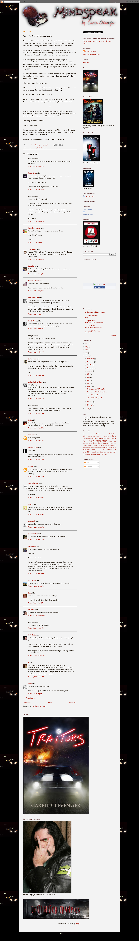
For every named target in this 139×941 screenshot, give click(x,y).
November (90, 362)
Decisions (85, 438)
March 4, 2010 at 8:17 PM (36, 329)
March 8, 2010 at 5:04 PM (36, 694)
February (90, 402)
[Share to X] (58, 145)
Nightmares (104, 447)
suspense (106, 452)
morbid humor (112, 445)
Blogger (78, 923)
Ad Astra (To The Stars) (92, 331)
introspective (112, 443)
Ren (103, 449)
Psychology (98, 449)
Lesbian (85, 445)
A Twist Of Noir (90, 326)
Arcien (106, 434)
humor (100, 443)
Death (114, 436)
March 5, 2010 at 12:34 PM (36, 573)
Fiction (85, 441)
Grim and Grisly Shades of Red (94, 322)
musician (89, 447)
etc (97, 438)
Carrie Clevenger (90, 51)
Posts (87, 463)
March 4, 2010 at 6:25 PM (36, 274)
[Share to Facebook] (60, 145)
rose (86, 317)
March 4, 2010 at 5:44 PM (36, 221)
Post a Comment (31, 698)
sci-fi (114, 449)
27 (83, 434)
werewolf (85, 454)
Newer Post (27, 702)
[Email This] (54, 145)
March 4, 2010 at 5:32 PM (36, 189)
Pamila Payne (32, 321)
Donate (90, 438)
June (88, 377)
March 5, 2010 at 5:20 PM (36, 586)
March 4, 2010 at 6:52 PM (36, 291)
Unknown (31, 435)
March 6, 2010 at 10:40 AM (36, 616)
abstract (87, 434)
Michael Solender (33, 281)
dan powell (31, 521)
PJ (28, 662)
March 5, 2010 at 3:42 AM (36, 514)
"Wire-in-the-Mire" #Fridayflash (97, 392)
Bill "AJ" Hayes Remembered (93, 327)
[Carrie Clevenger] (84, 212)
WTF (102, 454)
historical (85, 443)
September (90, 368)
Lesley (89, 445)
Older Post (72, 702)
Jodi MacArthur (33, 534)
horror (95, 443)
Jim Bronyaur (32, 359)
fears (108, 438)
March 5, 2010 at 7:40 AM (36, 527)
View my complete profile (91, 54)
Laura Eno (31, 266)
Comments (89, 467)
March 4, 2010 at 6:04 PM (36, 259)
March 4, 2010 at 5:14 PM (36, 166)
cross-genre (32, 148)
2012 (87, 350)
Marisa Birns (32, 173)
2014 (87, 344)
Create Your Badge (88, 214)
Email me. (86, 63)
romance (109, 449)
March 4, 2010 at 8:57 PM (36, 399)
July (88, 374)
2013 (87, 347)
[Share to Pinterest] (62, 145)
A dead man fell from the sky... (95, 312)
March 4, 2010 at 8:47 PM (36, 352)
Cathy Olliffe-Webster (35, 382)
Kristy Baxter (32, 635)
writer (94, 454)
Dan (29, 593)
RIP (105, 449)
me (103, 445)
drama (94, 438)
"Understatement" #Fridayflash (96, 389)
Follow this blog (99, 287)
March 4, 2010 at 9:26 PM (36, 428)
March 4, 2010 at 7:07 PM (36, 314)
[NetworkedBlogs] (99, 284)
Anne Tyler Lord (33, 298)
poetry (93, 450)
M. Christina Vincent (96, 445)
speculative (95, 452)
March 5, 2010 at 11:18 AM (36, 539)
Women (90, 454)
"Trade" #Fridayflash (93, 395)
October (90, 365)
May (89, 380)
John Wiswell (32, 546)
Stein (101, 452)
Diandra (30, 504)
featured (113, 438)
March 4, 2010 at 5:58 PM (36, 242)
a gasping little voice (91, 315)
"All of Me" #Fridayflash (94, 398)
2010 (87, 356)
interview (105, 443)
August (89, 371)
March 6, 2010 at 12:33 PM (36, 628)
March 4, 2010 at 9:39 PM (36, 441)
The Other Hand (90, 333)
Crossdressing (107, 436)
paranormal (86, 449)
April (89, 383)
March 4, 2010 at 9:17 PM (36, 413)
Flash (38, 148)
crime (85, 436)
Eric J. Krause (32, 580)
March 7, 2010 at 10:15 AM (36, 656)
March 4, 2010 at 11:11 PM (36, 460)
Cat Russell (31, 610)
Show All (113, 335)
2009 (87, 409)
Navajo (99, 447)
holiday (90, 443)
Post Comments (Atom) (39, 706)
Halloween (112, 441)
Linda (30, 420)
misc (106, 445)
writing (98, 454)
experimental (102, 438)
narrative (94, 447)
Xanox (105, 454)
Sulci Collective (33, 483)
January (89, 405)
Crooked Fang (91, 436)
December (90, 359)
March (89, 386)
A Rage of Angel (90, 321)
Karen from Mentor (34, 228)
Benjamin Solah (33, 447)
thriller (113, 452)
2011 (86, 353)
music (85, 447)
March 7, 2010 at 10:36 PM (36, 677)
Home (50, 702)
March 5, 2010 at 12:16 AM (36, 476)
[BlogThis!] (56, 145)
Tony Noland (32, 249)
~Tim (30, 684)
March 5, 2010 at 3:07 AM (36, 498)
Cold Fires (112, 434)
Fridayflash (44, 148)
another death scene (97, 434)
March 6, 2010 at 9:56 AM (36, 603)
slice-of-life (86, 452)
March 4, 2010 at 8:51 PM (36, 375)
